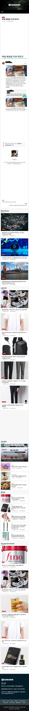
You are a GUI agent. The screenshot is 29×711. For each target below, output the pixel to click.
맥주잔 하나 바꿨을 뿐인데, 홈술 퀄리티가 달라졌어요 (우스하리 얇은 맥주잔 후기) (13, 692)
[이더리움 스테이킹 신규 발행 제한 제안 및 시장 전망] (14, 247)
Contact (24, 702)
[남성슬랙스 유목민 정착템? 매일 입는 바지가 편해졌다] (14, 394)
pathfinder (14, 487)
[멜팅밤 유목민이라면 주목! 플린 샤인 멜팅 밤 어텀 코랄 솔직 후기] (5, 517)
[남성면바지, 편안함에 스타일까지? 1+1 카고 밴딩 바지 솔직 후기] (14, 370)
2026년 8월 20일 (12, 259)
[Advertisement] (14, 38)
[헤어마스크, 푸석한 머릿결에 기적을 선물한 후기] (5, 498)
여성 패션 (3, 306)
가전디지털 (11, 702)
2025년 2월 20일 (19, 477)
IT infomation (22, 700)
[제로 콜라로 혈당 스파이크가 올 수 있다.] (14, 453)
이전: (9, 201)
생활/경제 (18, 702)
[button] (2, 11)
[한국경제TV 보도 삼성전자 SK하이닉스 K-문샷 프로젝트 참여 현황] (14, 222)
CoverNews (17, 708)
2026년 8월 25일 (22, 529)
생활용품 (3, 611)
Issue (3, 17)
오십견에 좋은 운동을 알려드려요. (19, 476)
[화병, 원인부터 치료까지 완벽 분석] (5, 467)
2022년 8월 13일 (10, 21)
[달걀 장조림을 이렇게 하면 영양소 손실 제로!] (5, 485)
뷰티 (12, 496)
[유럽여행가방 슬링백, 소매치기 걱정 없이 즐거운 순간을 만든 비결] (14, 346)
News (11, 700)
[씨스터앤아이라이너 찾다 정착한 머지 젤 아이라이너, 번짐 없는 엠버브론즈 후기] (5, 526)
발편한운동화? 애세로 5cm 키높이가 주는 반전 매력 (14, 309)
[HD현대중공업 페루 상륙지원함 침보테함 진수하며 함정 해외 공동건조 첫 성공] (14, 271)
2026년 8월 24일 (22, 538)
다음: (18, 204)
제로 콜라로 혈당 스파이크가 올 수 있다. (12, 458)
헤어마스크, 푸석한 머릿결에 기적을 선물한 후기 (13, 565)
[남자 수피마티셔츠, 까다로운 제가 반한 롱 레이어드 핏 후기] (14, 322)
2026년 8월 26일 (12, 359)
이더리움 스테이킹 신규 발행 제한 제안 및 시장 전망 (14, 258)
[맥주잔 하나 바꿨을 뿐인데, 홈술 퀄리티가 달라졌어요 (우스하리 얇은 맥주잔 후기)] (14, 604)
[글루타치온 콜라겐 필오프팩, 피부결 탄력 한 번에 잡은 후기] (5, 536)
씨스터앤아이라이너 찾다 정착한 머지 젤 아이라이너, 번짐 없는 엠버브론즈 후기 (18, 527)
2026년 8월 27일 (12, 335)
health (3, 456)
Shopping (5, 702)
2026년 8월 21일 (12, 235)
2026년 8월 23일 (12, 408)
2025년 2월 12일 (20, 487)
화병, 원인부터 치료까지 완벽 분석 (19, 466)
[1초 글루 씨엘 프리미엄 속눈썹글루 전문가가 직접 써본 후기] (5, 508)
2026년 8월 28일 (12, 311)
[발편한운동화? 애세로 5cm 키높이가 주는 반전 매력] (14, 299)
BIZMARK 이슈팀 (5, 235)
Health (16, 700)
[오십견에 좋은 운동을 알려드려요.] (5, 476)
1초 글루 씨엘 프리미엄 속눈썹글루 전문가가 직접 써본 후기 (18, 508)
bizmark (4, 21)
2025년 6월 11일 (19, 468)
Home (4, 700)
